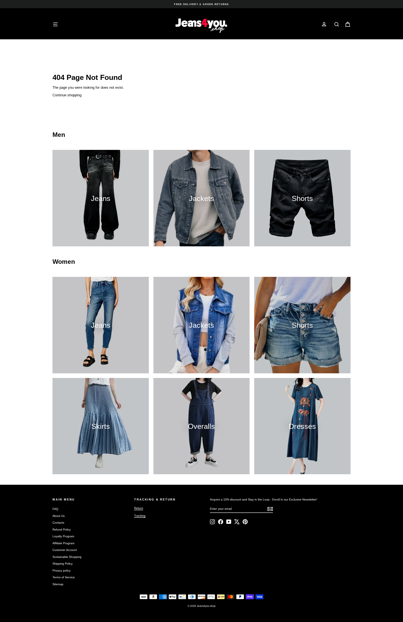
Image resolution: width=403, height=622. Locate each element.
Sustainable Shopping (66, 557)
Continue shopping (66, 95)
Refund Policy (61, 529)
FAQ (55, 509)
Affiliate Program (63, 543)
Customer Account (64, 550)
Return (138, 508)
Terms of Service (63, 577)
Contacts (58, 522)
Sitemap (57, 584)
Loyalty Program (63, 536)
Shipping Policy (62, 563)
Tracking (139, 515)
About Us (58, 516)
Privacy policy (61, 570)
